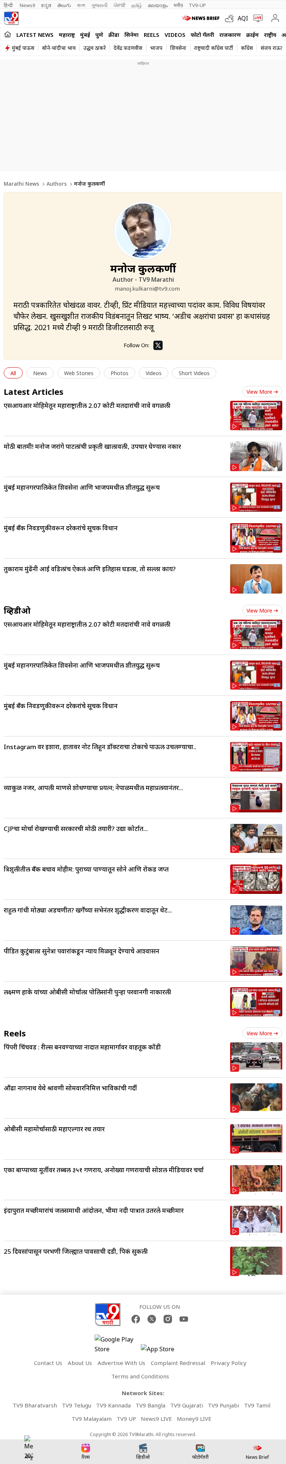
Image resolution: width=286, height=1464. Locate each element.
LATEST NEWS (35, 34)
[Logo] (11, 18)
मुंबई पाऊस (23, 47)
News (40, 373)
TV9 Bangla (150, 1405)
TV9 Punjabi (223, 1405)
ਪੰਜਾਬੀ (119, 5)
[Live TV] (256, 18)
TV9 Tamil (257, 1405)
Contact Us (48, 1362)
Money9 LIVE (194, 1418)
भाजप (156, 47)
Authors (57, 183)
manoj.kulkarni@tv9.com (147, 288)
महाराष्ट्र (67, 34)
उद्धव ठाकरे (94, 47)
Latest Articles (33, 391)
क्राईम (252, 34)
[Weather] (231, 18)
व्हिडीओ (17, 610)
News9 (27, 5)
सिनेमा (131, 34)
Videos (175, 34)
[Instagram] (167, 1319)
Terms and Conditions (140, 1376)
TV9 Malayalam (92, 1418)
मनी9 (178, 5)
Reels (151, 34)
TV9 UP (126, 1418)
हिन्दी (9, 5)
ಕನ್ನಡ (46, 5)
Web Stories (78, 373)
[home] (7, 34)
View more (259, 391)
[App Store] (163, 1351)
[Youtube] (183, 1319)
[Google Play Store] (117, 1344)
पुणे (99, 34)
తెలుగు (64, 5)
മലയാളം (158, 5)
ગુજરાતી (99, 5)
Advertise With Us (121, 1362)
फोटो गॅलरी (202, 34)
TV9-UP (197, 5)
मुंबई (85, 34)
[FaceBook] (135, 1319)
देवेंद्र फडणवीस (128, 47)
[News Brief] (201, 18)
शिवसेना (178, 47)
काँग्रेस (247, 47)
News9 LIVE (156, 1418)
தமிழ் (136, 5)
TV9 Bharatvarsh (35, 1405)
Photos (119, 373)
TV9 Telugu (76, 1405)
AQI (243, 18)
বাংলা (81, 5)
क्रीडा (113, 34)
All (13, 373)
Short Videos (194, 373)
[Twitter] (158, 345)
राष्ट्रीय (270, 34)
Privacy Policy (229, 1362)
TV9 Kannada (113, 1405)
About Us (80, 1362)
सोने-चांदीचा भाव (59, 47)
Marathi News (21, 183)
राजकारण (230, 34)
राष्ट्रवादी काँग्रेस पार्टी (213, 47)
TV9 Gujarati (186, 1405)
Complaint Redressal (178, 1362)
